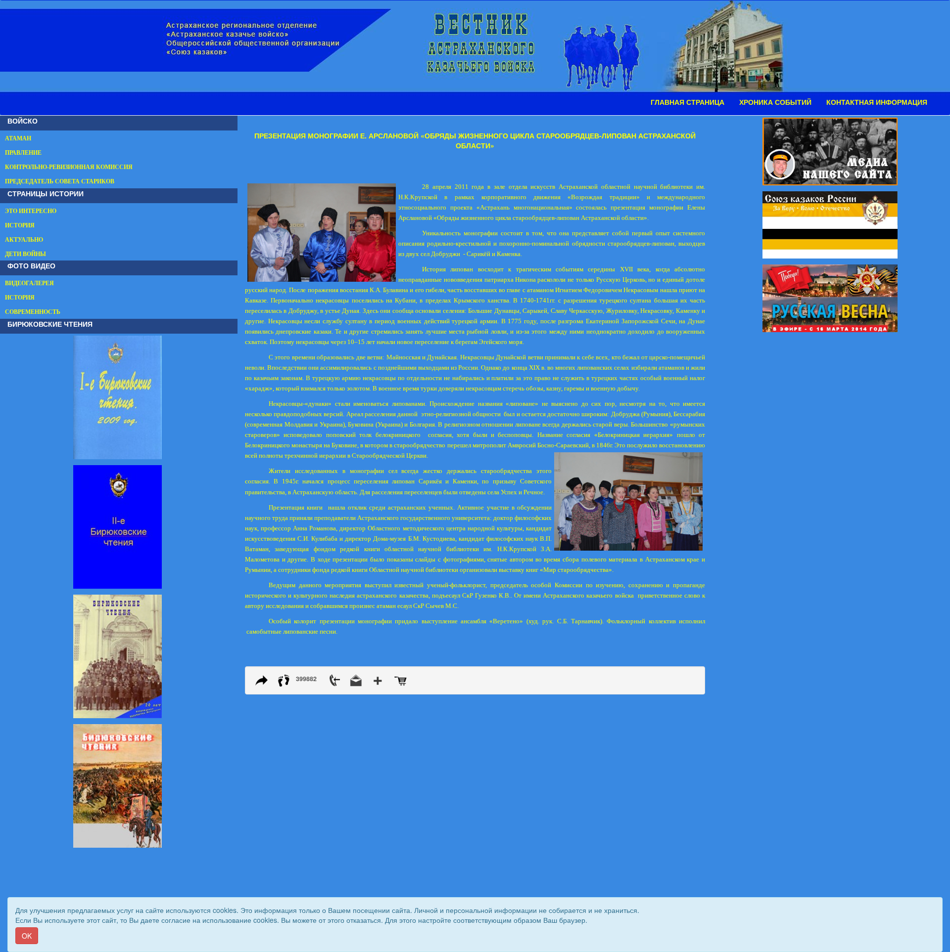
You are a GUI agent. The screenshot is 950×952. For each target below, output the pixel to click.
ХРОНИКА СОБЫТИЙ (775, 102)
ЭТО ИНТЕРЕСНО (30, 211)
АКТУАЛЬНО (24, 239)
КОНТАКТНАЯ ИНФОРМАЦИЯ (876, 102)
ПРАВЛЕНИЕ (23, 152)
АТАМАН (18, 138)
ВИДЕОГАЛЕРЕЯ (29, 283)
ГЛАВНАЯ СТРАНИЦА (687, 102)
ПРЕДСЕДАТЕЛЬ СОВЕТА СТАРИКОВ (59, 181)
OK (27, 936)
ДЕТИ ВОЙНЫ (25, 254)
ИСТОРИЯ (20, 225)
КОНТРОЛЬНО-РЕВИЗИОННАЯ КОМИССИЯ (69, 167)
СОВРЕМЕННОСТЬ (32, 311)
